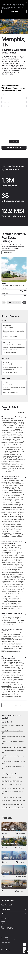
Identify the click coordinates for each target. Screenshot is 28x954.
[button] (4, 302)
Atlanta (17, 519)
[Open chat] (26, 951)
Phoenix (11, 519)
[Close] (26, 2)
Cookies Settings (14, 11)
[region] (14, 9)
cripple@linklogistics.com (10, 336)
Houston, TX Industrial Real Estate (11, 804)
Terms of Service (5, 942)
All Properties (8, 252)
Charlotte (3, 562)
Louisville (15, 560)
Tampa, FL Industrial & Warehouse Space (13, 747)
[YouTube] (2, 949)
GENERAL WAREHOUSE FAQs (12, 705)
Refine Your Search (7, 95)
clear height (9, 638)
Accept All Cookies (14, 16)
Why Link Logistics (7, 905)
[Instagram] (9, 949)
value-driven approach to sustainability (14, 689)
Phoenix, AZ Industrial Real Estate (11, 781)
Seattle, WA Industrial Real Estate (11, 777)
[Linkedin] (6, 949)
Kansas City (8, 560)
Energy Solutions (6, 686)
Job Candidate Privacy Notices (8, 939)
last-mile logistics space (11, 70)
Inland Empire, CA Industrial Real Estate (13, 800)
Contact (3, 921)
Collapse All (22, 413)
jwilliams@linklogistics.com (10, 392)
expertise (7, 670)
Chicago (10, 521)
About (3, 913)
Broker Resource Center (7, 918)
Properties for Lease (7, 900)
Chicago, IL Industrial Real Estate (11, 797)
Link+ (8, 677)
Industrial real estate (6, 459)
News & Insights (6, 909)
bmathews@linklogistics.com (11, 352)
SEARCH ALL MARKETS (14, 147)
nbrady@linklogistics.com (10, 372)
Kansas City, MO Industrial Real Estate (13, 808)
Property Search (14, 248)
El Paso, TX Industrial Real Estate (11, 784)
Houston (3, 521)
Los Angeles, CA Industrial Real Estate (12, 788)
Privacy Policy (4, 937)
